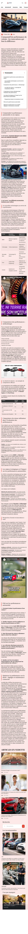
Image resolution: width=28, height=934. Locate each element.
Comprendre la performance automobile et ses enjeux (14, 77)
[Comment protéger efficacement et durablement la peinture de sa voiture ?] (14, 805)
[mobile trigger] (2, 3)
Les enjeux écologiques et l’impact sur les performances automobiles (13, 96)
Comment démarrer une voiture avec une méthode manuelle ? (13, 136)
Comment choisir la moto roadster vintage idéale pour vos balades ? (13, 905)
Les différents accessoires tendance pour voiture (12, 201)
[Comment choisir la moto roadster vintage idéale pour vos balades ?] (14, 902)
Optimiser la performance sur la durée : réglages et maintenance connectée (12, 105)
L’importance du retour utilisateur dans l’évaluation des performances (12, 92)
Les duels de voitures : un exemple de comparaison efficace (13, 88)
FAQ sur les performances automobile (12, 102)
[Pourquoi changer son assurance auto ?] (14, 760)
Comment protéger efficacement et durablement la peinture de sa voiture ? (13, 816)
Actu (14, 34)
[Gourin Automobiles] (9, 3)
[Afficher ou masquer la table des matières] (19, 73)
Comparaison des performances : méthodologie (14, 85)
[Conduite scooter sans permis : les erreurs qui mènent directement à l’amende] (14, 873)
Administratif (4, 886)
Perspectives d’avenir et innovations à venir (14, 99)
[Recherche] (22, 3)
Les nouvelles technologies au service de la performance (14, 81)
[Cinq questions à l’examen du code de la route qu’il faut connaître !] (14, 782)
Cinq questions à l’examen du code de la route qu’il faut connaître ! (13, 793)
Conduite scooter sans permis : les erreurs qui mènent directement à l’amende (13, 889)
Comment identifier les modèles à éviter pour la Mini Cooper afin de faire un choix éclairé (13, 859)
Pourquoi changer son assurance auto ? (10, 770)
